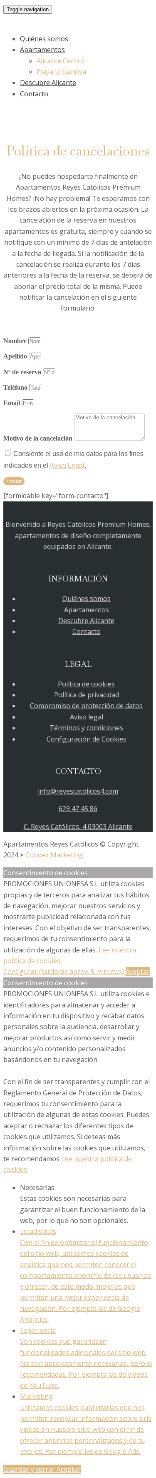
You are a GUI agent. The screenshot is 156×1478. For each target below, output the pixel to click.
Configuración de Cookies (86, 739)
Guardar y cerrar (30, 1469)
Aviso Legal (67, 465)
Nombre (15, 340)
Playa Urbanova (61, 71)
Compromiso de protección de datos (86, 705)
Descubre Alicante (48, 82)
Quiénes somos (44, 38)
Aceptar (138, 971)
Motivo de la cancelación (38, 438)
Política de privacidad (86, 694)
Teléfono (16, 387)
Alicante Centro (60, 60)
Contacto (34, 93)
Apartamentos (42, 49)
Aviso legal (86, 716)
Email (12, 402)
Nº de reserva (23, 372)
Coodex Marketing (54, 854)
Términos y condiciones (86, 727)
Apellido (16, 356)
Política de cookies (86, 684)
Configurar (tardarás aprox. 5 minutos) (64, 971)
